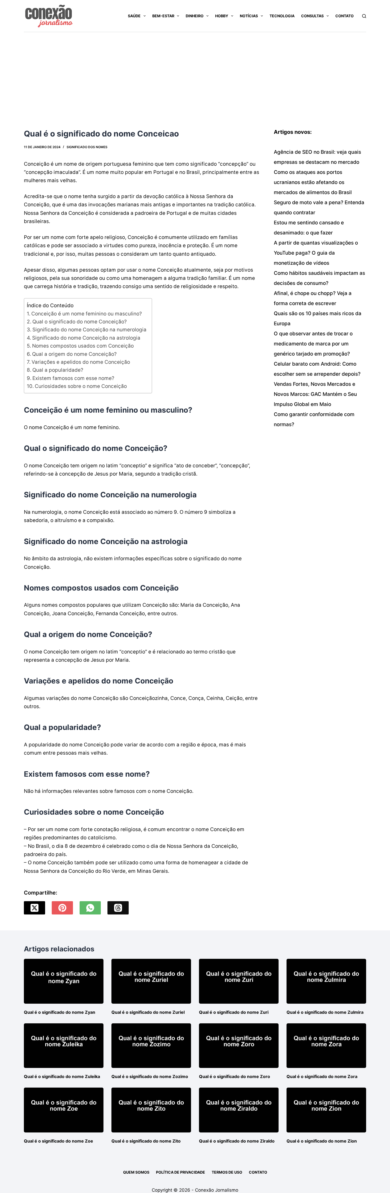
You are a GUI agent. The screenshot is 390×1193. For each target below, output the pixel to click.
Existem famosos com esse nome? (73, 378)
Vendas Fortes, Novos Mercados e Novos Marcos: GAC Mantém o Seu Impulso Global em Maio (315, 394)
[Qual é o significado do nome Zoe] (63, 1110)
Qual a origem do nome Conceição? (74, 354)
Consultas (312, 16)
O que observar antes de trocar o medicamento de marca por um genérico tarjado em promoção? (313, 344)
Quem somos (136, 1172)
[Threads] (118, 907)
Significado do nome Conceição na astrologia (86, 338)
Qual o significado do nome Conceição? (79, 322)
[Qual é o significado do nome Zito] (151, 1110)
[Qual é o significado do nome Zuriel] (151, 981)
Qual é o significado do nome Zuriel (148, 1012)
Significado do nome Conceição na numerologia (89, 330)
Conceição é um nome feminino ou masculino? (86, 314)
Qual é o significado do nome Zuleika (62, 1076)
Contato (344, 16)
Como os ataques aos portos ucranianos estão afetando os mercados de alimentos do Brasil (313, 182)
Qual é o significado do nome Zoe (58, 1141)
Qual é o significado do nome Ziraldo (237, 1141)
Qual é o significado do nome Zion (322, 1141)
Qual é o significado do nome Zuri (233, 1012)
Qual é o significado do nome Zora (322, 1076)
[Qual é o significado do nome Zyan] (63, 981)
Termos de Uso (227, 1172)
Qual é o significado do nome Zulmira (325, 1012)
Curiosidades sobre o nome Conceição (81, 386)
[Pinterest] (62, 907)
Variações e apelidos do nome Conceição (81, 362)
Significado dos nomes (87, 147)
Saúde (134, 16)
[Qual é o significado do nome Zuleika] (63, 1045)
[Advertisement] (195, 72)
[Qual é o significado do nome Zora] (326, 1045)
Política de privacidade (180, 1172)
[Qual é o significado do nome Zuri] (239, 981)
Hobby (221, 16)
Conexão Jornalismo (216, 1190)
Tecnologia (282, 16)
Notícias (249, 16)
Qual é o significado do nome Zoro (234, 1076)
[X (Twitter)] (34, 907)
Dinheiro (194, 16)
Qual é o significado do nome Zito (146, 1141)
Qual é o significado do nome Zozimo (149, 1076)
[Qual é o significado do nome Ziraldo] (239, 1110)
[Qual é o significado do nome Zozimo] (151, 1045)
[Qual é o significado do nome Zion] (326, 1110)
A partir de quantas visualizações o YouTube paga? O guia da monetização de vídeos (316, 253)
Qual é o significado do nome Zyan (59, 1012)
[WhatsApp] (90, 907)
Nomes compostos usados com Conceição (83, 346)
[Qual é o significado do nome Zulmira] (326, 981)
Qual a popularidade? (57, 370)
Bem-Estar (163, 16)
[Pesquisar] (364, 16)
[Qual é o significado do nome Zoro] (239, 1045)
